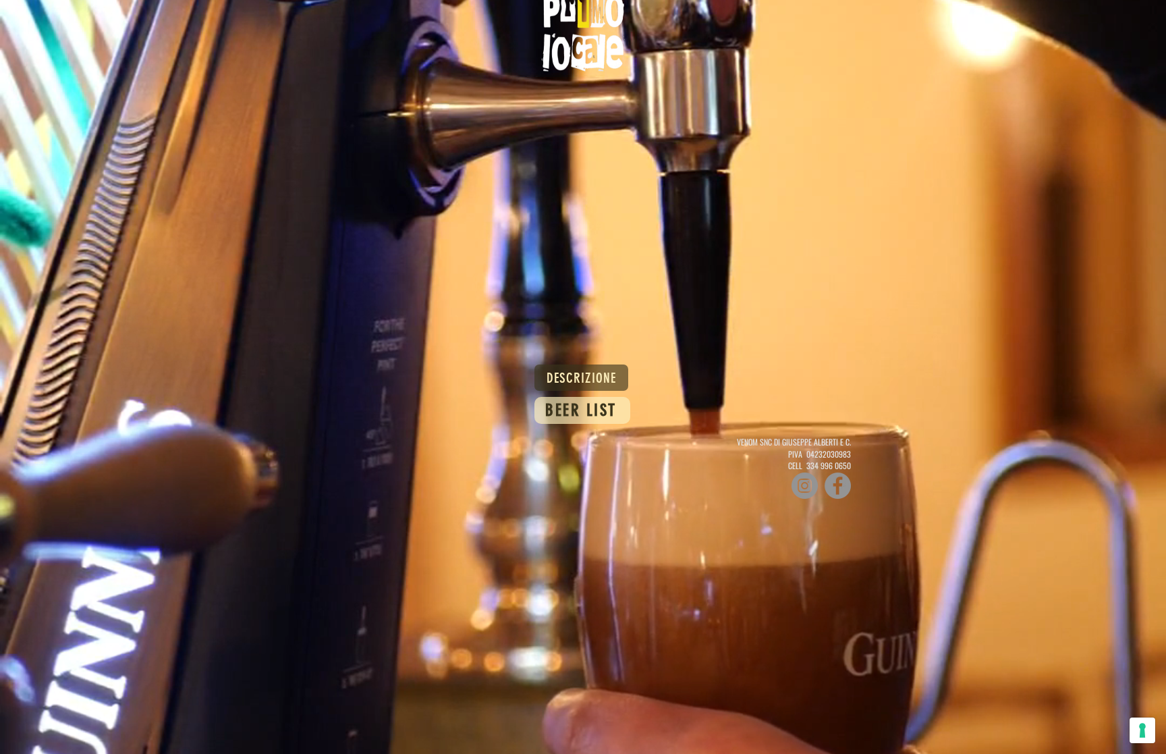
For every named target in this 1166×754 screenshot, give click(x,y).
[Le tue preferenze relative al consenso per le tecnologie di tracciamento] (1142, 730)
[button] (581, 378)
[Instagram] (805, 486)
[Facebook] (838, 486)
